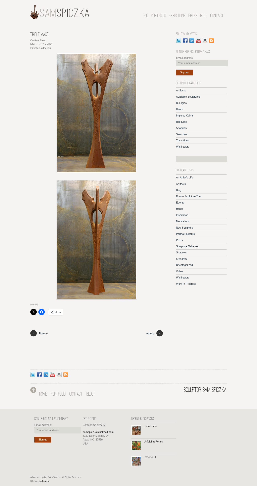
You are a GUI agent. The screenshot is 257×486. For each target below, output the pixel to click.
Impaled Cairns (185, 115)
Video (179, 271)
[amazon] (205, 40)
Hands (180, 109)
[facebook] (185, 40)
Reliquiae (181, 121)
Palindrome (150, 426)
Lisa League (43, 481)
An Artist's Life (184, 177)
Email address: (185, 57)
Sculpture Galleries (187, 246)
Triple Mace (39, 34)
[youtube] (198, 40)
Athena (153, 333)
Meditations (183, 221)
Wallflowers (182, 146)
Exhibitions (177, 15)
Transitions (182, 140)
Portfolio (158, 15)
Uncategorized (184, 264)
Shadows (181, 128)
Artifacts (181, 90)
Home (43, 394)
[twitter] (178, 40)
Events (180, 202)
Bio (146, 15)
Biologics (181, 102)
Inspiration (182, 215)
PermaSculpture (185, 233)
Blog (203, 15)
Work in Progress (186, 283)
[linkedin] (191, 40)
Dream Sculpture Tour (188, 196)
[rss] (211, 40)
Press (193, 15)
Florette (40, 333)
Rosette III (150, 457)
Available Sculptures (188, 96)
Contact (217, 15)
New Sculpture (184, 227)
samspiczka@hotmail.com (98, 431)
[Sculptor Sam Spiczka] (59, 17)
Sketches (181, 134)
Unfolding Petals (153, 441)
